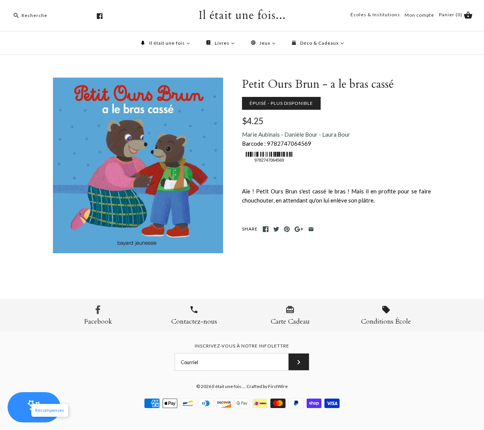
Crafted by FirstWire (267, 386)
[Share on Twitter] (276, 229)
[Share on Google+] (299, 229)
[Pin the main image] (287, 229)
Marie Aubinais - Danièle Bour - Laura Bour (296, 134)
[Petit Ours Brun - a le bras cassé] (138, 82)
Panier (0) (451, 14)
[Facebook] (99, 16)
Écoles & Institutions (375, 14)
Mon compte (419, 15)
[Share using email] (311, 229)
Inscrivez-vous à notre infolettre (242, 346)
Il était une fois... (228, 386)
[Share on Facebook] (265, 229)
